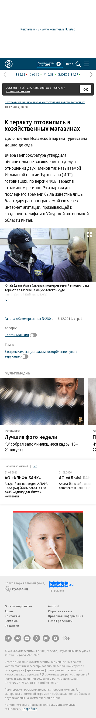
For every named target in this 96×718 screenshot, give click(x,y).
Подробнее (29, 709)
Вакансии (12, 626)
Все (35, 466)
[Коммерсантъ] (9, 64)
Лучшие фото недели (31, 436)
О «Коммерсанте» (19, 606)
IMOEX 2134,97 (68, 74)
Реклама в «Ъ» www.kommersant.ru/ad (48, 29)
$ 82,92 (20, 74)
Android (53, 606)
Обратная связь (60, 611)
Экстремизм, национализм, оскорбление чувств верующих (45, 102)
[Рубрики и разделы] (86, 63)
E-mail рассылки (60, 621)
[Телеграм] (8, 638)
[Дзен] (27, 638)
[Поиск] (78, 63)
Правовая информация (65, 616)
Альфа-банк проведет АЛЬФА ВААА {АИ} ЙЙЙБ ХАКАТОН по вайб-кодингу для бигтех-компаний (26, 489)
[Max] (55, 638)
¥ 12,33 (49, 74)
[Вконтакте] (17, 638)
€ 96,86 (34, 74)
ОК (85, 89)
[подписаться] (34, 335)
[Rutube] (46, 638)
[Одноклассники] (36, 638)
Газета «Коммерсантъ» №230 (28, 318)
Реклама (11, 621)
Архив (9, 611)
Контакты (12, 616)
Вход (70, 64)
